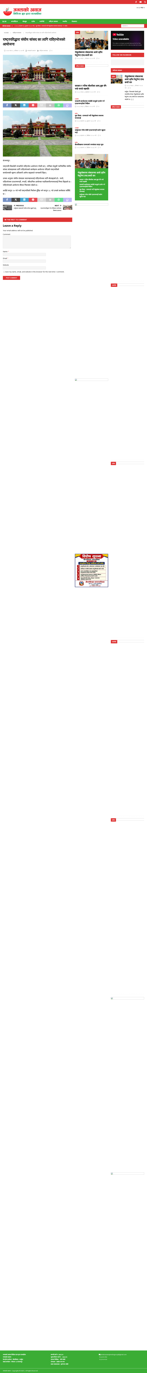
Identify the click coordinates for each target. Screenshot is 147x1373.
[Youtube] (141, 2)
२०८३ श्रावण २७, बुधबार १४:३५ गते (86, 121)
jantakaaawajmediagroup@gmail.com (113, 1354)
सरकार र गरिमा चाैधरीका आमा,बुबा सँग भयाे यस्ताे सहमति (90, 87)
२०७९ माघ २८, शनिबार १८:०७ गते (15, 51)
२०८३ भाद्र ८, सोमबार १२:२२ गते (86, 58)
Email (5, 258)
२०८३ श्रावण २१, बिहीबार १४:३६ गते (86, 147)
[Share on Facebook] (7, 105)
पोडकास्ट (74, 21)
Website (6, 265)
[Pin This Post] (33, 105)
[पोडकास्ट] (145, 2)
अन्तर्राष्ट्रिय (14, 21)
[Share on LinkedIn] (24, 105)
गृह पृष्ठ (4, 21)
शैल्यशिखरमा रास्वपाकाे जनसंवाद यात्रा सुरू (89, 144)
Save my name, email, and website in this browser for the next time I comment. (34, 272)
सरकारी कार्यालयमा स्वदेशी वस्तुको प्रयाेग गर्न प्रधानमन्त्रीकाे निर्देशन (90, 102)
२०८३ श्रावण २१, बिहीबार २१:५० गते (86, 135)
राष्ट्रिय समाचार (53, 21)
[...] (132, 99)
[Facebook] (136, 2)
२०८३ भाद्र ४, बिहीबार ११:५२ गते (86, 106)
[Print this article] (50, 105)
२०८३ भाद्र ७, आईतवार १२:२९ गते (86, 92)
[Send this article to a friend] (41, 105)
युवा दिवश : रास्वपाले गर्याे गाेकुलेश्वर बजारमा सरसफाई (89, 116)
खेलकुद (25, 21)
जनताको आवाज (31, 51)
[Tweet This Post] (15, 105)
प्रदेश (33, 21)
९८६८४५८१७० (103, 1357)
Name (5, 251)
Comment (6, 234)
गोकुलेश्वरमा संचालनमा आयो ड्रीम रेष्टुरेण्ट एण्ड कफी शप (88, 54)
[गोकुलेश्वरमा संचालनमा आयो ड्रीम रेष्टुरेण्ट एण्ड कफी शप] (91, 40)
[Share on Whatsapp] (59, 105)
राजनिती (42, 21)
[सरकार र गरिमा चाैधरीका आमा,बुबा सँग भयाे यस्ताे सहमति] (91, 73)
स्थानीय (65, 21)
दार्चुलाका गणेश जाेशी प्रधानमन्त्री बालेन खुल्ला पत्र (90, 131)
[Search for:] (132, 26)
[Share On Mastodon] (67, 105)
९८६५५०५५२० (103, 1359)
